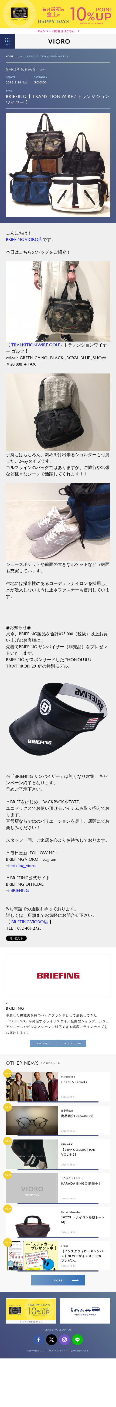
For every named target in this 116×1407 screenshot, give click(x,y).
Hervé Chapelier (71, 1212)
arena (64, 1245)
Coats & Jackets (74, 1082)
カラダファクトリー (72, 1178)
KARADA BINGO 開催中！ (81, 1183)
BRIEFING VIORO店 (24, 239)
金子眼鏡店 (67, 1110)
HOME (9, 56)
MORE (58, 1280)
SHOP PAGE (44, 1043)
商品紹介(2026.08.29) (77, 1115)
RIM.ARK (67, 1144)
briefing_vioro (23, 865)
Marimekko (68, 1076)
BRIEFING (20, 890)
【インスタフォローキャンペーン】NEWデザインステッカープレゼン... (84, 1255)
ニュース (20, 56)
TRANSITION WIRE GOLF (35, 345)
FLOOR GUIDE (72, 1043)
